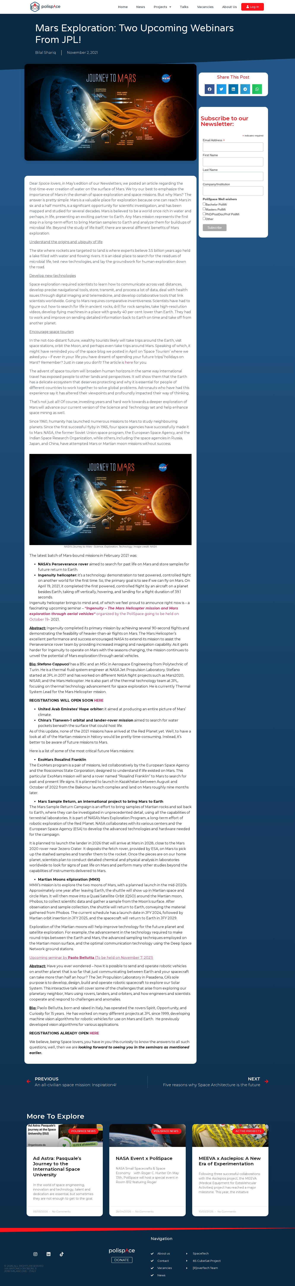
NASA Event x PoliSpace (144, 1158)
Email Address (214, 140)
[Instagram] (35, 1254)
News (140, 7)
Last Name (210, 169)
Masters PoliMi (216, 209)
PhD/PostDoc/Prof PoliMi (222, 214)
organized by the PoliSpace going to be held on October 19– (104, 613)
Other (209, 219)
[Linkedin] (49, 1254)
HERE (98, 700)
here (129, 362)
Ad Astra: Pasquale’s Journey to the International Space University (57, 1166)
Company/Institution (216, 184)
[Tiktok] (62, 1254)
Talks (184, 7)
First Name (210, 155)
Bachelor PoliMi (216, 204)
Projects (160, 7)
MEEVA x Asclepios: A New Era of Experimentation (230, 1161)
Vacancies (205, 7)
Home (123, 7)
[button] (209, 89)
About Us (229, 7)
